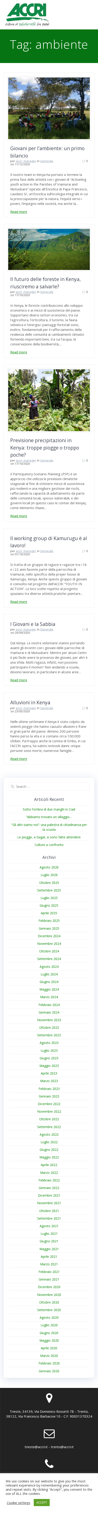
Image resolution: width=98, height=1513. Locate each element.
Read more (18, 211)
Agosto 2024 (49, 966)
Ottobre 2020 (49, 1302)
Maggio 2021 (49, 1249)
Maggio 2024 (49, 989)
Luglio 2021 (49, 1233)
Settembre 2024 (49, 959)
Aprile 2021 (49, 1256)
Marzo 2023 (49, 1081)
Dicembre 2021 (49, 1195)
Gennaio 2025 (49, 928)
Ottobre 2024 (49, 951)
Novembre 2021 (49, 1203)
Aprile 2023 (49, 1073)
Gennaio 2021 (49, 1279)
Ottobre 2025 (49, 882)
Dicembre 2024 (49, 936)
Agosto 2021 (49, 1226)
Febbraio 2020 (49, 1363)
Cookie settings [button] (18, 1503)
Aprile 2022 (49, 1165)
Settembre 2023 (49, 1035)
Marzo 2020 (49, 1355)
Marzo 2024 (49, 997)
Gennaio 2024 (49, 1012)
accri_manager (26, 161)
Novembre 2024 (49, 943)
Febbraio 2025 (49, 920)
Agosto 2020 (49, 1317)
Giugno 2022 (49, 1149)
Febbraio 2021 (49, 1271)
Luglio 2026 (49, 875)
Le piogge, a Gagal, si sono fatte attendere (49, 837)
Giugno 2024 (49, 982)
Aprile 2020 (49, 1348)
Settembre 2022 (49, 1127)
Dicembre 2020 (49, 1287)
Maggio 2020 (49, 1340)
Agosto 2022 (49, 1134)
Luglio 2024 (49, 974)
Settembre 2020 (49, 1310)
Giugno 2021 (49, 1241)
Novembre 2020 (49, 1294)
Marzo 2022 (49, 1172)
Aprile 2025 (49, 913)
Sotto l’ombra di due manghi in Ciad (49, 809)
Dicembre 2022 (49, 1104)
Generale (46, 161)
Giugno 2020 (49, 1333)
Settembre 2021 (49, 1218)
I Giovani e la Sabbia (32, 624)
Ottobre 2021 (49, 1211)
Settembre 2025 (49, 890)
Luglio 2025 (49, 898)
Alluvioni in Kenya (30, 702)
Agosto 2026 (49, 867)
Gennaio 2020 (49, 1371)
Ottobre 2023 (49, 1027)
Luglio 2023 (49, 1050)
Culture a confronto (49, 844)
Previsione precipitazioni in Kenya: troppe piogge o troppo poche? (44, 447)
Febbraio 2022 (49, 1180)
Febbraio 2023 (49, 1088)
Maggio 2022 (49, 1157)
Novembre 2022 (49, 1111)
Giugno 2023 (49, 1058)
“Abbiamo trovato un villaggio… (49, 817)
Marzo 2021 (49, 1264)
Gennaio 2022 (49, 1188)
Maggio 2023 (49, 1065)
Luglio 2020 (49, 1325)
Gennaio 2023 (49, 1096)
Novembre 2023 (49, 1020)
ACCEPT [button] (41, 1502)
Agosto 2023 (49, 1042)
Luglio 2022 (49, 1142)
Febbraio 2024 (49, 1005)
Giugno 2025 (49, 905)
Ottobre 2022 (49, 1119)
